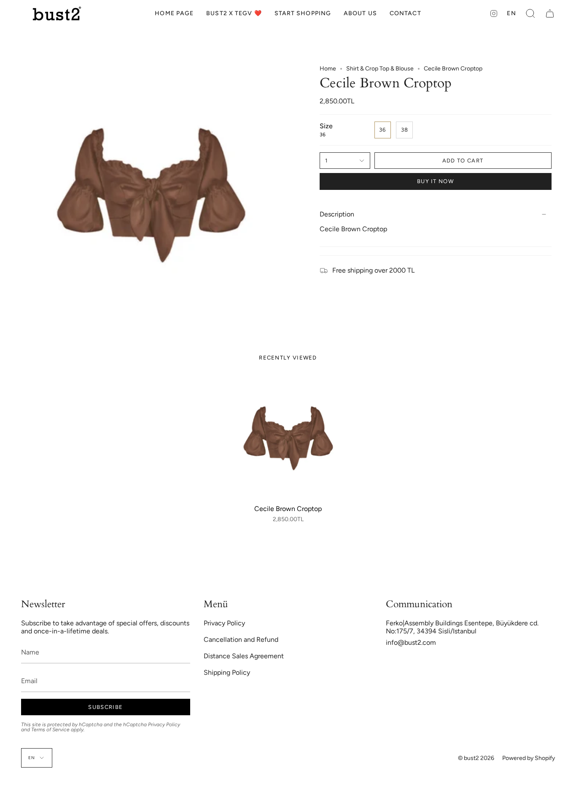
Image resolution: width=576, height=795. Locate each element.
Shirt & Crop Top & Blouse (380, 68)
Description (337, 214)
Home (328, 68)
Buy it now (435, 181)
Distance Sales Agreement (244, 656)
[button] (302, 13)
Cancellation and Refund (241, 639)
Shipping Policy (227, 672)
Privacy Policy (164, 724)
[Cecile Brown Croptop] (288, 438)
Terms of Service (50, 730)
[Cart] (550, 13)
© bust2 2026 (476, 758)
